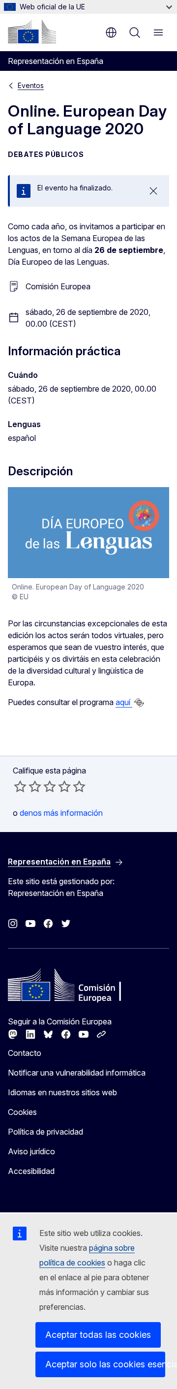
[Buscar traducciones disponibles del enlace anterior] (139, 703)
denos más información (61, 813)
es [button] (111, 32)
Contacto (24, 1053)
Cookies (22, 1112)
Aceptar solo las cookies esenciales (105, 1364)
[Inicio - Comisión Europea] (32, 31)
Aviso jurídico (31, 1151)
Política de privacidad (45, 1132)
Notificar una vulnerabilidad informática (77, 1073)
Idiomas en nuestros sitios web (62, 1092)
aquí (124, 702)
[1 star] (20, 786)
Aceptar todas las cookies (98, 1334)
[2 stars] (27, 786)
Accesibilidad (31, 1171)
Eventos (31, 85)
